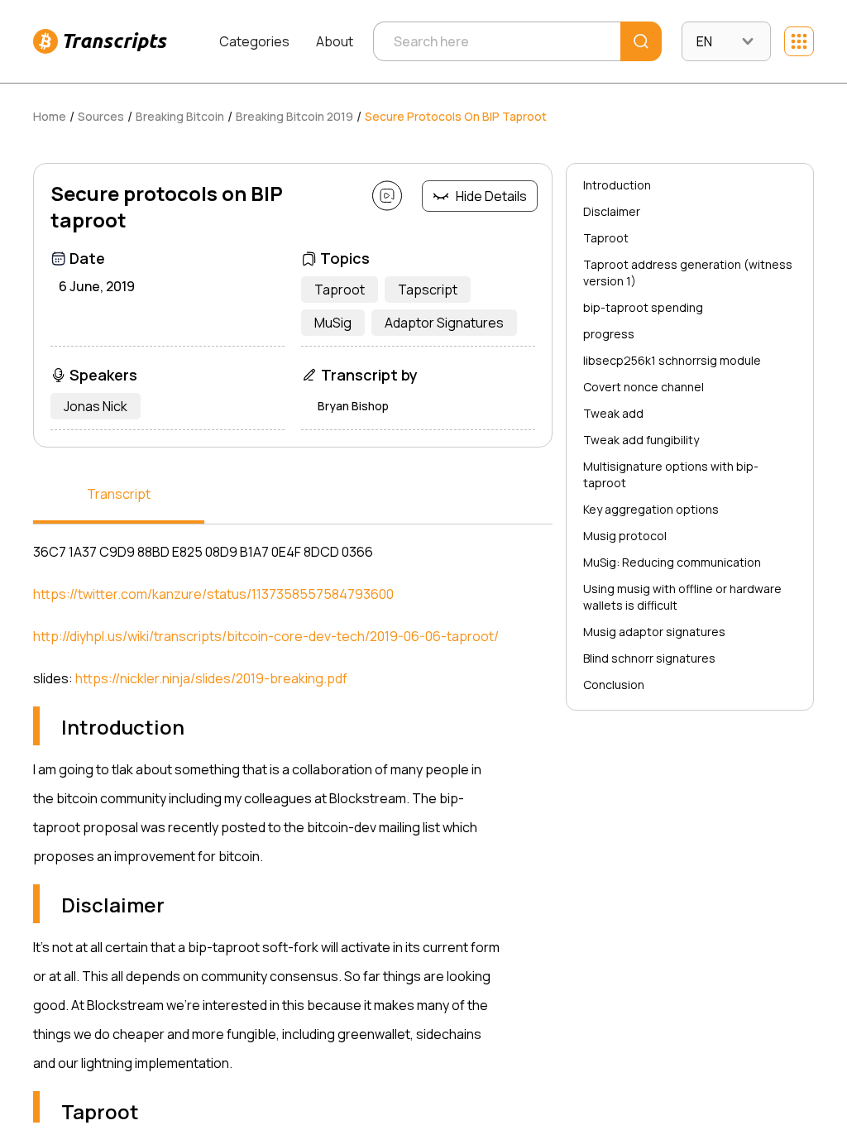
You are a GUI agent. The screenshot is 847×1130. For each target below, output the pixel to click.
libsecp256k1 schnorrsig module (672, 360)
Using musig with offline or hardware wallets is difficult (682, 597)
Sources (101, 116)
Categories (254, 41)
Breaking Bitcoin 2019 (294, 116)
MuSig (333, 323)
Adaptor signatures (444, 323)
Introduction (617, 185)
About (334, 41)
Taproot (339, 289)
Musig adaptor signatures (654, 631)
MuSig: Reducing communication (672, 562)
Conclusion (613, 684)
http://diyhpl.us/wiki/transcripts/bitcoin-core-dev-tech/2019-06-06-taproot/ (266, 636)
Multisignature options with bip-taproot (670, 474)
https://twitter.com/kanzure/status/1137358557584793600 (213, 594)
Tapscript (427, 289)
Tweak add (613, 413)
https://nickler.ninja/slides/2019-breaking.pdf (211, 678)
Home (49, 116)
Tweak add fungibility (641, 440)
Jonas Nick (95, 406)
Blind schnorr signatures (649, 658)
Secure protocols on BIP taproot (456, 116)
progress (608, 334)
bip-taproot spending (643, 307)
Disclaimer (611, 211)
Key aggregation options (651, 509)
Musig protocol (625, 535)
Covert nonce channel (643, 387)
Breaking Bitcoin (180, 116)
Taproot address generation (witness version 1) (687, 272)
